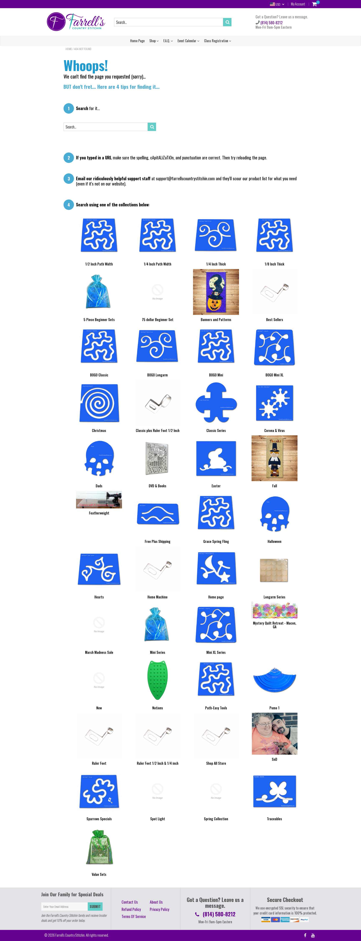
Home (69, 49)
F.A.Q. (167, 40)
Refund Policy (131, 909)
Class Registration (216, 40)
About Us (156, 902)
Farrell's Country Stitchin (70, 935)
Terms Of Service (134, 916)
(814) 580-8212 (271, 22)
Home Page (137, 40)
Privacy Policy (159, 909)
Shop (152, 40)
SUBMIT (95, 906)
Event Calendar (187, 40)
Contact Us (130, 902)
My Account (298, 3)
